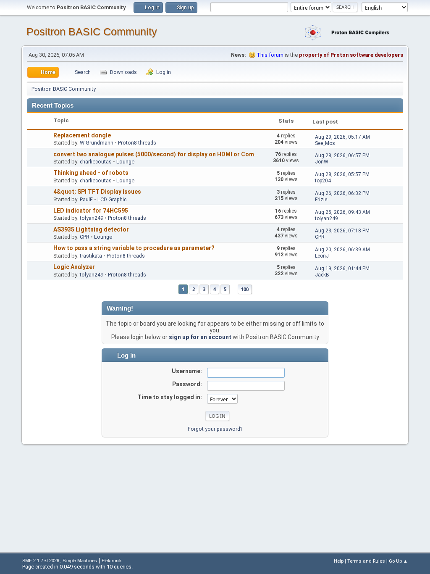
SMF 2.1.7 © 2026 (40, 560)
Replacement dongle (82, 135)
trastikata (91, 256)
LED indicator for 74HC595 (90, 210)
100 (245, 289)
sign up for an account (200, 337)
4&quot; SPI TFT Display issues (97, 191)
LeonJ (322, 256)
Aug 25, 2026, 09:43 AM (342, 212)
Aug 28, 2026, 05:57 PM (342, 174)
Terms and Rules (366, 561)
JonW (321, 162)
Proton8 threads (137, 143)
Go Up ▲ (398, 561)
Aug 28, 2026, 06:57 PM (342, 155)
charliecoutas (96, 161)
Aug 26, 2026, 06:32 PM (342, 193)
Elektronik (112, 560)
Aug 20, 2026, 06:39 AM (342, 250)
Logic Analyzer (74, 266)
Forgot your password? (215, 429)
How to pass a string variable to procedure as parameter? (134, 248)
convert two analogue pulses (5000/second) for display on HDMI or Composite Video (171, 154)
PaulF (86, 199)
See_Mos (325, 143)
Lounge (125, 161)
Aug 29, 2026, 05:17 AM (342, 137)
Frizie (321, 200)
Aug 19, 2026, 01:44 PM (342, 268)
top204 (323, 181)
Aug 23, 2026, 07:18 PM (342, 231)
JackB (322, 275)
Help (338, 561)
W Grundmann (96, 143)
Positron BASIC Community (91, 31)
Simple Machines (80, 560)
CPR (84, 237)
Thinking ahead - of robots (90, 172)
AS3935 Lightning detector (91, 229)
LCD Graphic (111, 199)
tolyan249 (91, 218)
